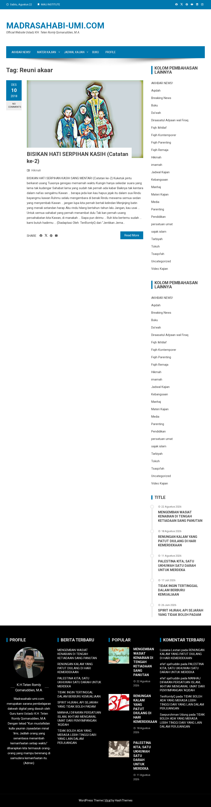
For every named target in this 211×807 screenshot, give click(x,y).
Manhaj (156, 187)
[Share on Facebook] (40, 236)
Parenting (157, 209)
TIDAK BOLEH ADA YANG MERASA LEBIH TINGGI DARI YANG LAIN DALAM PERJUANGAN (76, 737)
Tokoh (155, 246)
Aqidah (156, 90)
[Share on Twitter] (46, 235)
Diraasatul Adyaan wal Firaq (169, 120)
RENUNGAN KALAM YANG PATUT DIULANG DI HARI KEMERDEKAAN (177, 541)
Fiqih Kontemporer (163, 135)
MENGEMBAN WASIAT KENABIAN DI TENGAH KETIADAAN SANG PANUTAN (180, 516)
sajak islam (158, 231)
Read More (131, 235)
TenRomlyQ (167, 696)
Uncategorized (161, 261)
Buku (95, 52)
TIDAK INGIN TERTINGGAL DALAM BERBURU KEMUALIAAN (178, 590)
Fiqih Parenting (161, 142)
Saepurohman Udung (174, 714)
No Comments (14, 105)
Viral (108, 800)
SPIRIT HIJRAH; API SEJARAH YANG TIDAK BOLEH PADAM (180, 612)
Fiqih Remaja (159, 150)
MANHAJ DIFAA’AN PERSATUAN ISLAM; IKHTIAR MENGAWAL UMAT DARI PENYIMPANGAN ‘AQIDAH (79, 719)
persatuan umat (162, 224)
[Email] (56, 236)
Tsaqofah (157, 254)
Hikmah (36, 170)
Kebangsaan (159, 179)
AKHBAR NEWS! (21, 52)
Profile (111, 52)
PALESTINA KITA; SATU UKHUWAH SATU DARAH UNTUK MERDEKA (177, 565)
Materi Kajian (46, 52)
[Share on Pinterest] (51, 236)
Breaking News (161, 98)
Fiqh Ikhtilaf (159, 128)
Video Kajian (159, 269)
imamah (156, 165)
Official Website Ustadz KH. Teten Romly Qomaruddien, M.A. (43, 32)
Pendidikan (158, 217)
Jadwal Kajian (74, 52)
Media (155, 202)
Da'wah (156, 113)
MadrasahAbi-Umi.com (55, 26)
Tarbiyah (157, 239)
